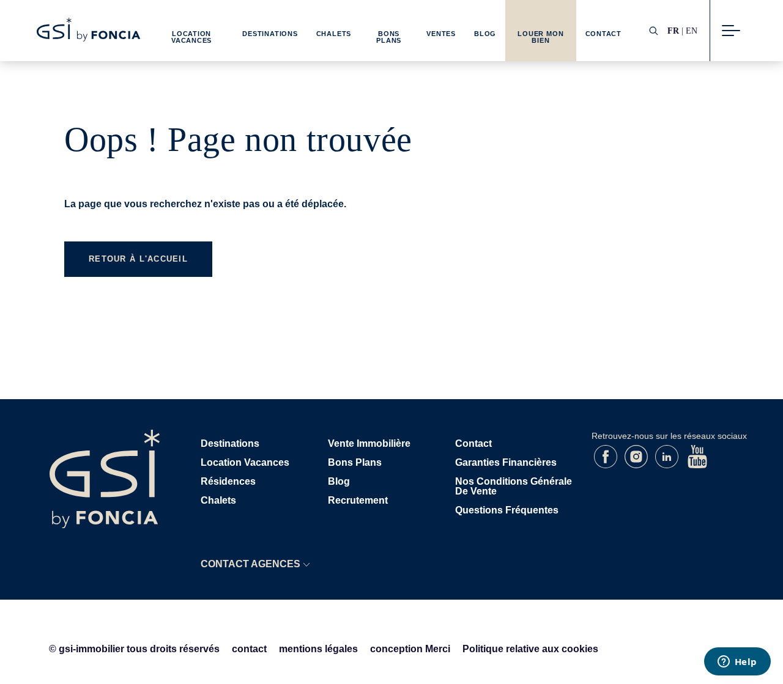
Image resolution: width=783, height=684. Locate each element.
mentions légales (318, 649)
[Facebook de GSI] (607, 465)
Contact (603, 33)
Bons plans (355, 462)
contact (249, 649)
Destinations (269, 33)
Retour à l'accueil (138, 258)
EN (691, 30)
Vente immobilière (369, 443)
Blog (485, 33)
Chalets (333, 33)
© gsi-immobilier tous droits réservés (134, 649)
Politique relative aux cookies (530, 649)
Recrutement (358, 500)
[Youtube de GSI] (697, 465)
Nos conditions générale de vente (513, 486)
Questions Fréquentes (506, 510)
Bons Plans (388, 37)
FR (673, 30)
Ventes (441, 33)
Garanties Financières (506, 462)
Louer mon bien (540, 37)
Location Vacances (191, 37)
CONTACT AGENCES (250, 564)
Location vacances (245, 462)
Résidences (228, 481)
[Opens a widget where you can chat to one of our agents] (737, 662)
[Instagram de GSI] (637, 465)
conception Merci (410, 649)
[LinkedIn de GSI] (668, 465)
